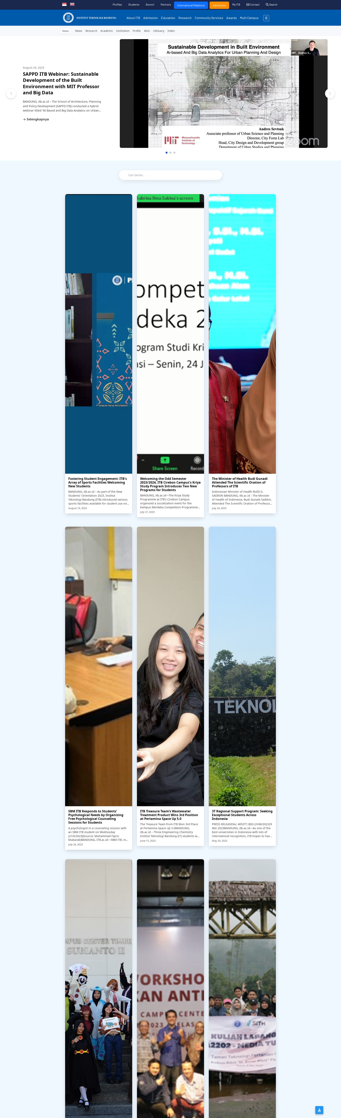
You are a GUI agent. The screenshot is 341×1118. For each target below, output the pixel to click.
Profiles (117, 4)
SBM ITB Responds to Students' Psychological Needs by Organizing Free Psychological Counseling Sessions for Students (95, 817)
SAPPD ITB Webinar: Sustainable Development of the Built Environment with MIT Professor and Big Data (61, 83)
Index (171, 31)
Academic (106, 31)
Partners (166, 4)
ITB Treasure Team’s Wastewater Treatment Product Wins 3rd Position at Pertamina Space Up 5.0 (169, 815)
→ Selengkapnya (36, 119)
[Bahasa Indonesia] (64, 4)
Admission (219, 5)
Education (168, 18)
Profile (137, 31)
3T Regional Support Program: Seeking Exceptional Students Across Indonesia (242, 815)
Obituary (158, 31)
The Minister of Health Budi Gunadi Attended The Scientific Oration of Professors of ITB (240, 482)
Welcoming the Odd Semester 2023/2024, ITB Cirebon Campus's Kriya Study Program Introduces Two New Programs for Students (170, 484)
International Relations (191, 5)
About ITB (133, 18)
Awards (231, 18)
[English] (72, 4)
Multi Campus (249, 18)
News (78, 31)
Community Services (209, 18)
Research (185, 18)
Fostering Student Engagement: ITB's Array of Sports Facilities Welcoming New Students (97, 482)
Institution (122, 31)
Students (133, 4)
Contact (254, 4)
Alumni (150, 4)
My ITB (236, 4)
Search (273, 4)
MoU (147, 31)
